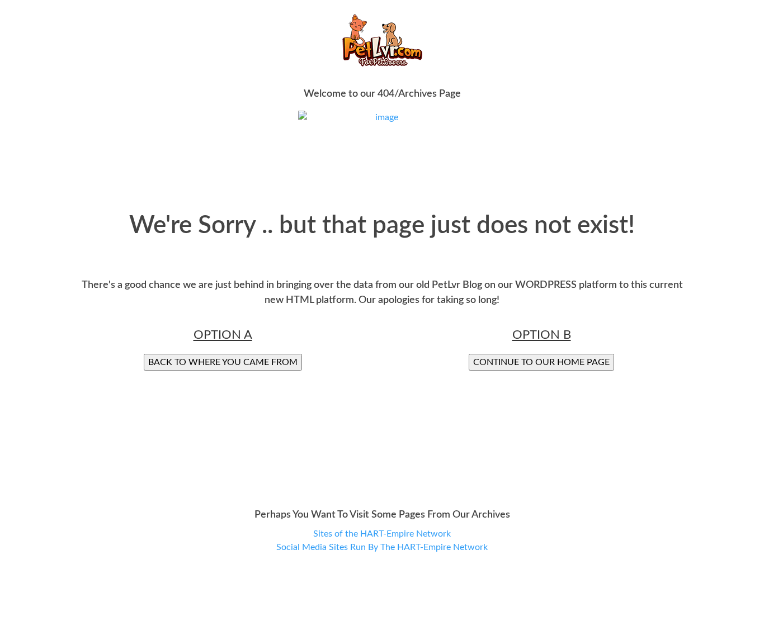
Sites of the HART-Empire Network (382, 533)
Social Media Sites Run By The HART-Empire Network (382, 547)
